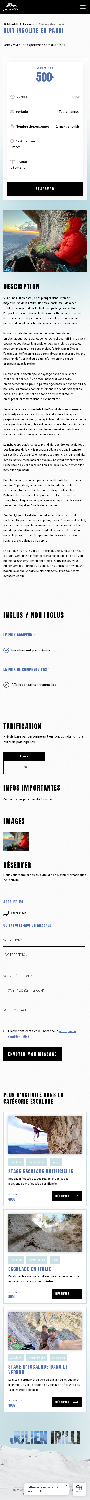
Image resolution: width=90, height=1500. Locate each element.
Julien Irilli (12, 24)
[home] (11, 7)
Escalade (28, 24)
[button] (83, 7)
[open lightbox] (16, 841)
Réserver (45, 188)
